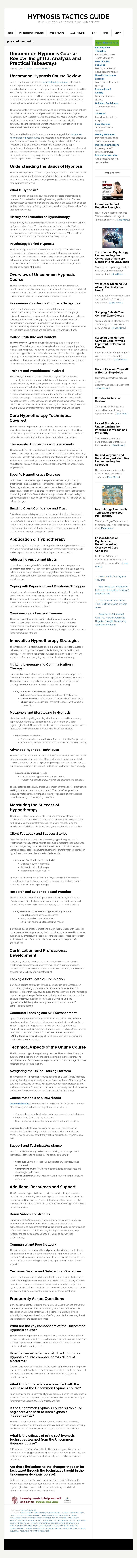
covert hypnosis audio (45, 1518)
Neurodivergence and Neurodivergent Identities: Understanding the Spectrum (112, 459)
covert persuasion (64, 1518)
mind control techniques (49, 1523)
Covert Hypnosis (27, 1518)
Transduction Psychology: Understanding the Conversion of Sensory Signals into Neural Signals (112, 257)
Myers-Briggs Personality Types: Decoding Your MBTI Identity (111, 513)
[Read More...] (123, 220)
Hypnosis (23, 1520)
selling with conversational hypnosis (68, 1528)
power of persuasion (42, 1528)
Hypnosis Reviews (28, 1510)
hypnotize (47, 1520)
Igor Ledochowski (60, 1520)
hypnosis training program (54, 82)
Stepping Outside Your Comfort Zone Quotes (109, 314)
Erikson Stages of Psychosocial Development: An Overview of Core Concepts (106, 544)
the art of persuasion (40, 1531)
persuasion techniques (43, 1526)
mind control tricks (70, 1523)
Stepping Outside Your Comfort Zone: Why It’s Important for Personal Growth (110, 342)
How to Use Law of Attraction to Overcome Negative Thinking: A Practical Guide (112, 590)
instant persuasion (77, 1520)
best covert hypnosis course (34, 1513)
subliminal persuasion (20, 1531)
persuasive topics (61, 1526)
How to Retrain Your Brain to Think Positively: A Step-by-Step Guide (111, 604)
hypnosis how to (35, 1520)
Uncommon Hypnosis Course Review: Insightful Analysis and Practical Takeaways (45, 58)
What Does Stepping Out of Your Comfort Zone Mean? (111, 287)
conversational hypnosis (58, 1513)
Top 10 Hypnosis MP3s (107, 42)
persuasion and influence (21, 1526)
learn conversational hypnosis (23, 1523)
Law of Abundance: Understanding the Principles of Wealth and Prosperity (111, 428)
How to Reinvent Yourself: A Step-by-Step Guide (112, 371)
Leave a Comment (42, 69)
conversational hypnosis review (40, 1515)
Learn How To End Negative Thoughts (107, 206)
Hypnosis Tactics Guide (68, 16)
